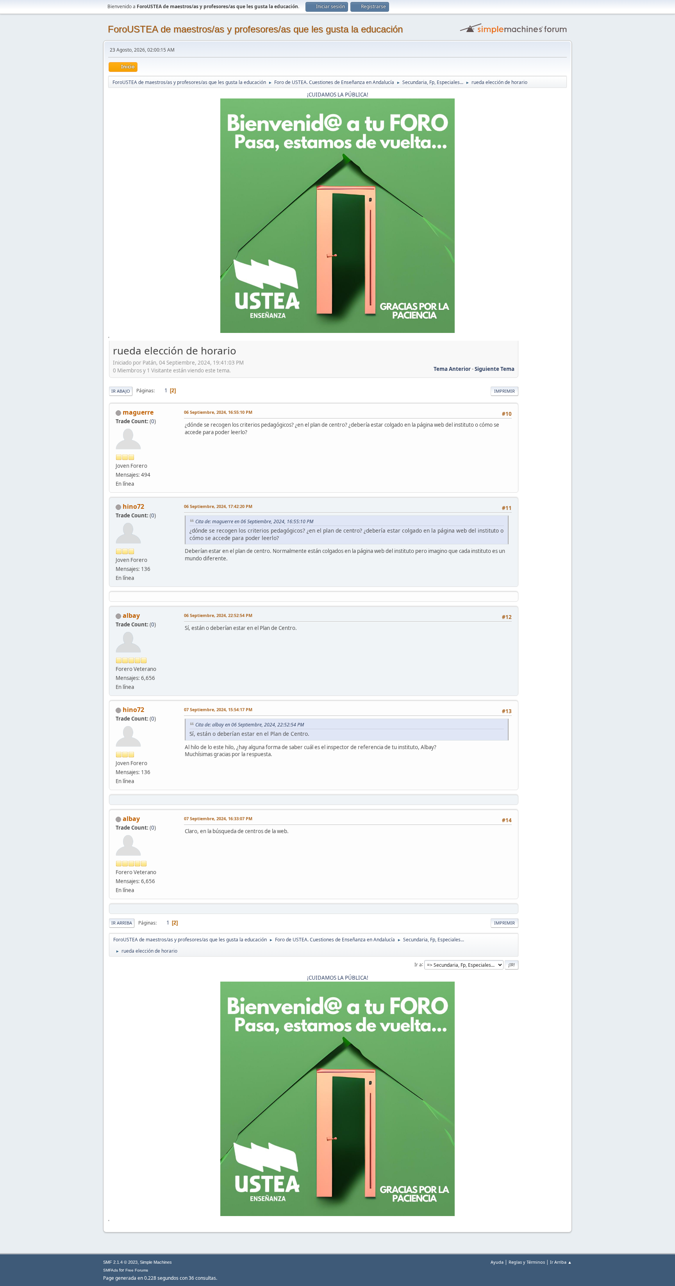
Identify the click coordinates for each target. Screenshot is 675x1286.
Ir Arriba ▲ (561, 1262)
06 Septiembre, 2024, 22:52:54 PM (218, 615)
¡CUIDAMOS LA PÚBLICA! (337, 94)
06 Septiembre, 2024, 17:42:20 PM (218, 506)
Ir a (418, 964)
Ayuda (497, 1262)
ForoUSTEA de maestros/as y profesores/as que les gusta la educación (255, 29)
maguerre (138, 412)
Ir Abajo (120, 391)
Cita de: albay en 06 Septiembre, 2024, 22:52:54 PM (249, 724)
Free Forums (136, 1270)
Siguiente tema (494, 368)
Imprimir (504, 391)
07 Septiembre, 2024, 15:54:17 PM (218, 709)
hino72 (133, 506)
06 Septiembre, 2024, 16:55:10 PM (218, 412)
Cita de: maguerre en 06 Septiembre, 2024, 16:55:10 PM (254, 521)
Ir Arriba (121, 923)
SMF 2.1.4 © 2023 (120, 1262)
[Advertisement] (542, 460)
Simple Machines (156, 1262)
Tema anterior (452, 368)
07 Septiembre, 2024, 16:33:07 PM (218, 818)
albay (131, 615)
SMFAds (110, 1270)
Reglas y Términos (527, 1262)
